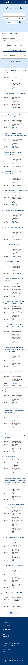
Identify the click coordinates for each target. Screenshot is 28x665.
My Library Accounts (9, 641)
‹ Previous (14, 61)
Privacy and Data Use (9, 653)
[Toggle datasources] (19, 30)
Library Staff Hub (7, 656)
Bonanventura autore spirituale (15, 504)
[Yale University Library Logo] (14, 2)
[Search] (23, 18)
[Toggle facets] (25, 55)
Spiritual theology (11, 456)
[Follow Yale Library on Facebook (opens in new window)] (3, 629)
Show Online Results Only (14, 50)
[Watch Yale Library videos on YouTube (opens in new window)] (9, 629)
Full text (15, 127)
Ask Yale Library (7, 638)
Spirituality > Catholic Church (13, 41)
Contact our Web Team (9, 645)
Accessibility (6, 649)
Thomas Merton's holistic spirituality (16, 93)
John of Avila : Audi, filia (12, 244)
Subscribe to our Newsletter (11, 643)
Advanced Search (12, 22)
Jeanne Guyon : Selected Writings (14, 210)
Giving (5, 651)
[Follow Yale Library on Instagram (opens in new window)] (6, 629)
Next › (20, 61)
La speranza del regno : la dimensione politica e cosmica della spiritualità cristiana (16, 435)
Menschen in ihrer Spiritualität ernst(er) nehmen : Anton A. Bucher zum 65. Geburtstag (15, 349)
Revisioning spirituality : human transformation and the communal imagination (15, 410)
